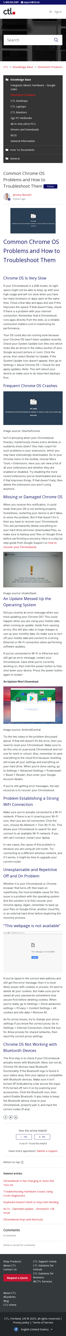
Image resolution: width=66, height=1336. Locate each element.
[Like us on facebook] (16, 1329)
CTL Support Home (44, 1261)
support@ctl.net (31, 2)
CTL (5, 67)
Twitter (10, 1117)
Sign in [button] (58, 11)
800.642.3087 (12, 2)
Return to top (11, 1162)
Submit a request (47, 1151)
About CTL (9, 1265)
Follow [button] (50, 186)
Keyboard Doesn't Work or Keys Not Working (31, 1202)
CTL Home (9, 1304)
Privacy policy (21, 1322)
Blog (6, 1301)
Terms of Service (42, 1322)
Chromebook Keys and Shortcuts (23, 1219)
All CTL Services (42, 1281)
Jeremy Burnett (22, 194)
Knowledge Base (22, 67)
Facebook (5, 1117)
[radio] (24, 1137)
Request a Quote (17, 1278)
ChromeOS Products (49, 67)
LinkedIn (16, 1117)
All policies (9, 1296)
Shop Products (12, 1261)
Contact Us (10, 1269)
